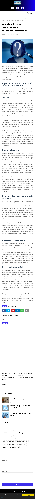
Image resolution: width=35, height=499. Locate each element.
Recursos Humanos (11, 19)
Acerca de (17, 492)
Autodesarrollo (7, 427)
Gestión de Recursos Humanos (8, 378)
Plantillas (27, 438)
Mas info (2, 497)
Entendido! (28, 495)
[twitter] (17, 8)
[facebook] (12, 8)
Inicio (3, 19)
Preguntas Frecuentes (9, 441)
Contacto (24, 492)
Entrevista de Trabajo (17, 433)
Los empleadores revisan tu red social (20, 414)
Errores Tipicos (7, 436)
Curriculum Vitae (7, 430)
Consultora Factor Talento (25, 378)
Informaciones (7, 438)
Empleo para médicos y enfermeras (25, 374)
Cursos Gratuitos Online (20, 430)
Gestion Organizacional (19, 436)
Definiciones (6, 433)
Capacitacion (17, 427)
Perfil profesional (17, 438)
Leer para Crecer (7, 34)
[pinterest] (22, 8)
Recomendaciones (22, 441)
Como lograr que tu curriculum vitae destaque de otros (20, 407)
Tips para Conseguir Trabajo (11, 447)
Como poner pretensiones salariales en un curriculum (19, 399)
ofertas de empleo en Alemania (8, 374)
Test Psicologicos (21, 444)
